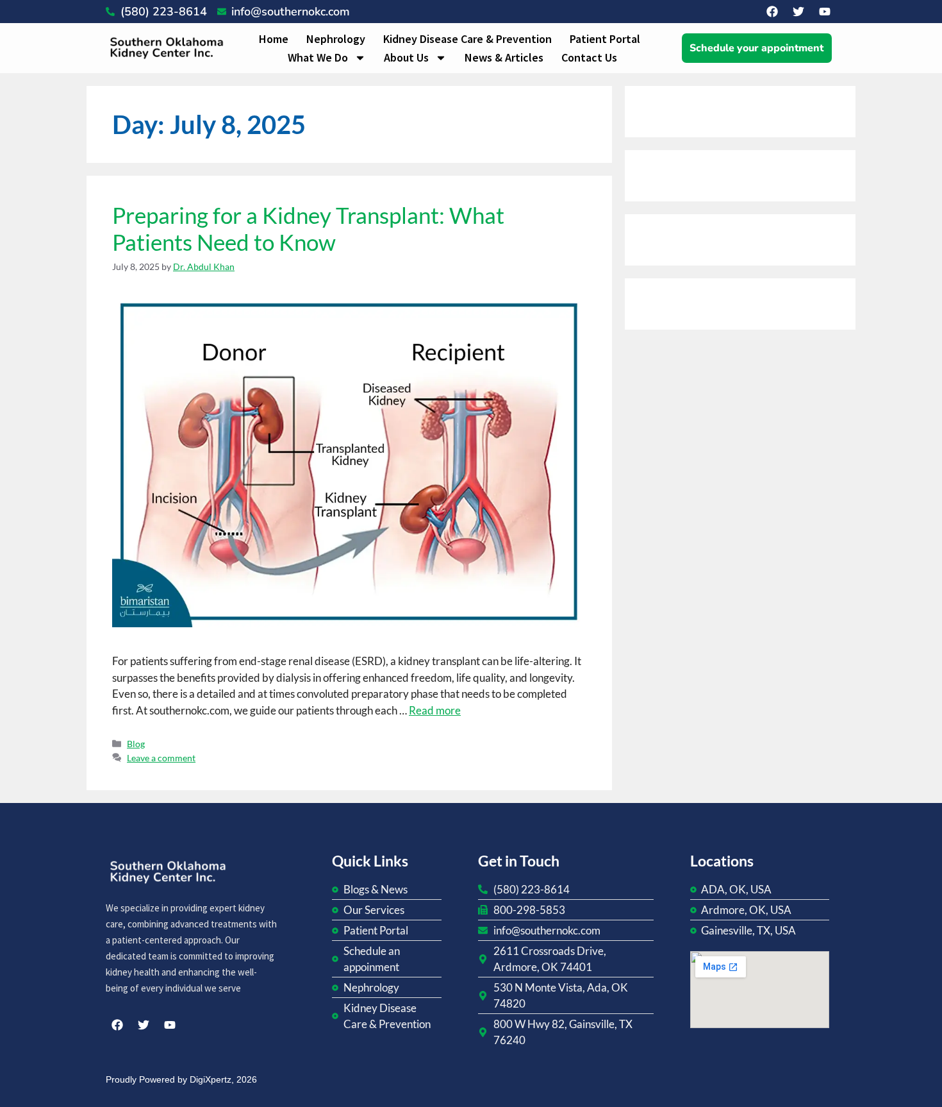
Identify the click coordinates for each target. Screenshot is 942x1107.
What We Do (318, 57)
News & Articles (504, 57)
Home (273, 38)
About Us (406, 57)
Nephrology (335, 38)
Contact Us (589, 57)
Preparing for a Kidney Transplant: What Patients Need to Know (308, 228)
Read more (435, 710)
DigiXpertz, (212, 1079)
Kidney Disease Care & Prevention (467, 38)
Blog (136, 743)
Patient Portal (605, 38)
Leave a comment (161, 757)
